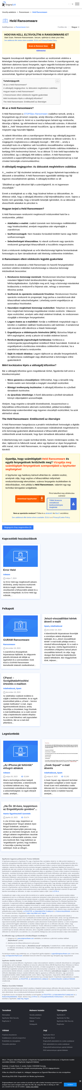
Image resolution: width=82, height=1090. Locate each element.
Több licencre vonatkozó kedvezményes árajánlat (56, 503)
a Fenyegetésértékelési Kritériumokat (51, 996)
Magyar (73, 4)
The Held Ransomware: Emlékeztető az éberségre (24, 102)
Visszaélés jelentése (9, 1044)
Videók (31, 1021)
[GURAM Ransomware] (20, 626)
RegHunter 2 (6, 1021)
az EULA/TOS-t (47, 994)
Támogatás (62, 1010)
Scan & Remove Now (38, 46)
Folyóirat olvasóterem (9, 1035)
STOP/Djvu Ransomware (36, 114)
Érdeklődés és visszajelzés (11, 1041)
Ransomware (24, 12)
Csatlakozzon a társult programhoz (14, 1038)
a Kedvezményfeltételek (62, 911)
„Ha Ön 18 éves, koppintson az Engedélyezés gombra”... (20, 808)
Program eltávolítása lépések (18, 1060)
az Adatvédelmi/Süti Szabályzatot (62, 994)
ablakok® (49, 513)
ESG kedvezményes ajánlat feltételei (55, 1050)
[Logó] (9, 4)
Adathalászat (56, 626)
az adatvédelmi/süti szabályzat (38, 979)
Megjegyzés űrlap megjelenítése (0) (17, 527)
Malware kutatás (36, 1010)
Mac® (57, 513)
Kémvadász (6, 1015)
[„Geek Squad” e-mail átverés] (61, 751)
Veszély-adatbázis (9, 12)
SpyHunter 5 (61, 1015)
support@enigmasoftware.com (60, 953)
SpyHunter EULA (49, 1035)
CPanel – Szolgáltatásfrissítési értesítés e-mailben (16, 680)
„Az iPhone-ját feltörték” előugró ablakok (18, 767)
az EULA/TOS (27, 911)
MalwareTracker (34, 1018)
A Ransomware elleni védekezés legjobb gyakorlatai (25, 95)
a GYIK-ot (56, 891)
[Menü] (77, 4)
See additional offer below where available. (19, 40)
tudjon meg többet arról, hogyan (36, 913)
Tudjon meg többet (32, 1087)
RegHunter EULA (49, 1038)
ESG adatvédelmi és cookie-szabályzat (56, 1044)
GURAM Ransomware (16, 639)
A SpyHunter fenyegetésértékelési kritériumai (44, 1060)
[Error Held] (20, 556)
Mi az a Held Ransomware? (15, 85)
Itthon (4, 1060)
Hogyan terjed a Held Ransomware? (18, 91)
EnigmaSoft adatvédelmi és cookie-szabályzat (58, 1041)
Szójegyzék (33, 1024)
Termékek (6, 1010)
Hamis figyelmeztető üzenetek (17, 814)
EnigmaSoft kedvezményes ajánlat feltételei (57, 1047)
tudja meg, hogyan (23, 998)
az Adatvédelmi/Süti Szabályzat (43, 911)
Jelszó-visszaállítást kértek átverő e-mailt (60, 620)
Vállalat (5, 1030)
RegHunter (60, 1024)
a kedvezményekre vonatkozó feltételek (62, 979)
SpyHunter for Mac (63, 1018)
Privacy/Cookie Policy (49, 40)
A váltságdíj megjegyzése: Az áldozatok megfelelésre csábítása (30, 88)
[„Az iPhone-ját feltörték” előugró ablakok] (20, 751)
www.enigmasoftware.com (26, 938)
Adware (6, 574)
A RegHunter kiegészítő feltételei (28, 1062)
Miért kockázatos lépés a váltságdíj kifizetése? (23, 98)
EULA (36, 40)
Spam (46, 626)
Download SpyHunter (27, 499)
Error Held (9, 569)
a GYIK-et (34, 996)
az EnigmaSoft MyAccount (14, 955)
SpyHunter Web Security (10, 1018)
